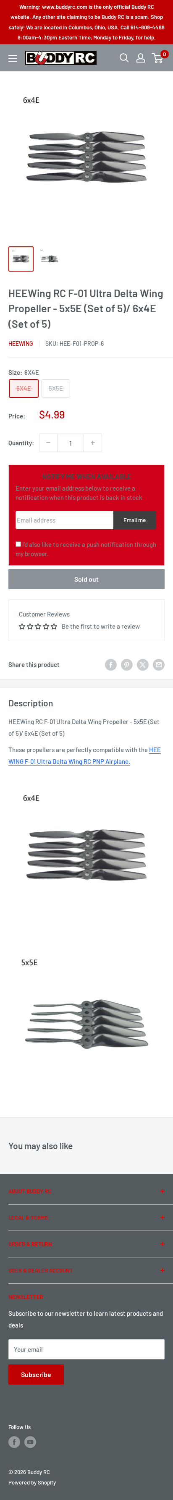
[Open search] (124, 58)
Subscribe (36, 1374)
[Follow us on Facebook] (14, 1442)
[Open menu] (12, 58)
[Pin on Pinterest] (127, 664)
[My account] (140, 58)
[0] (157, 58)
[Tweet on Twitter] (143, 664)
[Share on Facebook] (111, 664)
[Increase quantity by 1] (93, 443)
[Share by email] (159, 664)
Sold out (86, 579)
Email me (134, 519)
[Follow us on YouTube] (30, 1442)
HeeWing (20, 343)
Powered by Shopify (32, 1482)
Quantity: (21, 443)
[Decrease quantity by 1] (48, 443)
